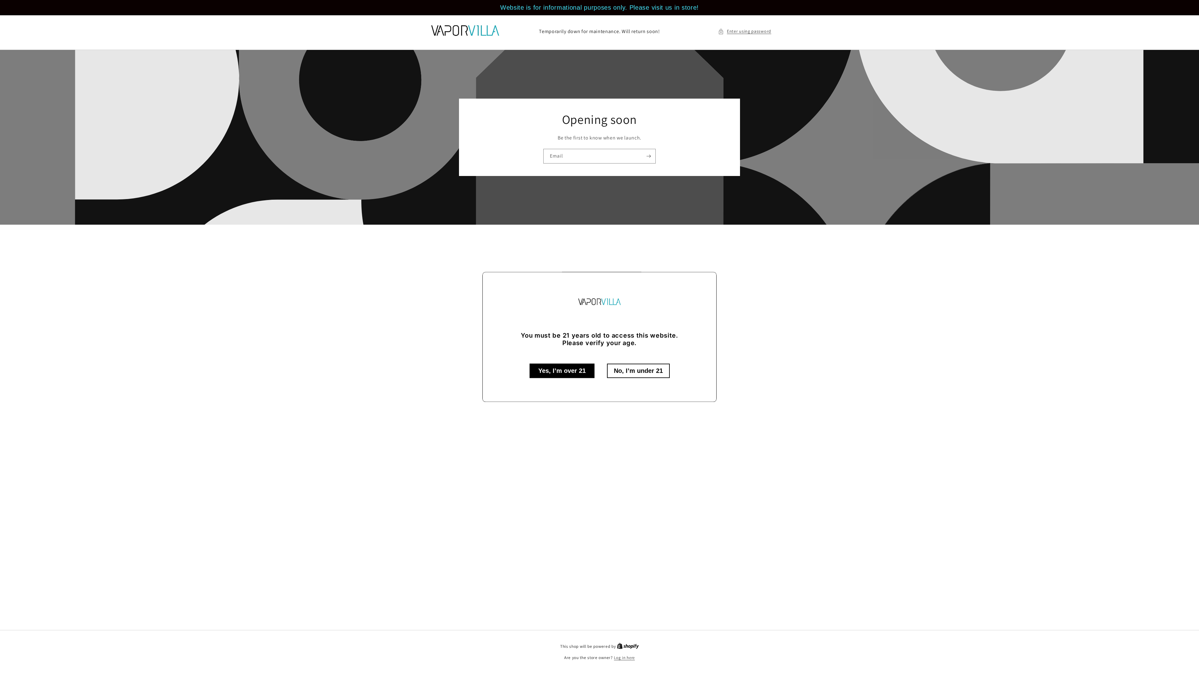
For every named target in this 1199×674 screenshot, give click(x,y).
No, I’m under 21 (638, 371)
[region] (599, 7)
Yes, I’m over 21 (562, 371)
